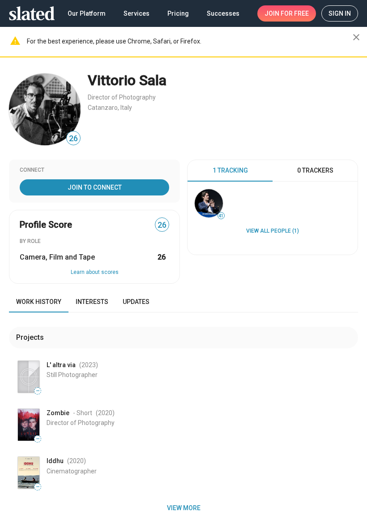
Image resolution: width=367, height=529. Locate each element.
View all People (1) (272, 231)
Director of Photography (122, 97)
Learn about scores (95, 272)
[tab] (230, 171)
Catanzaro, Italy (110, 107)
